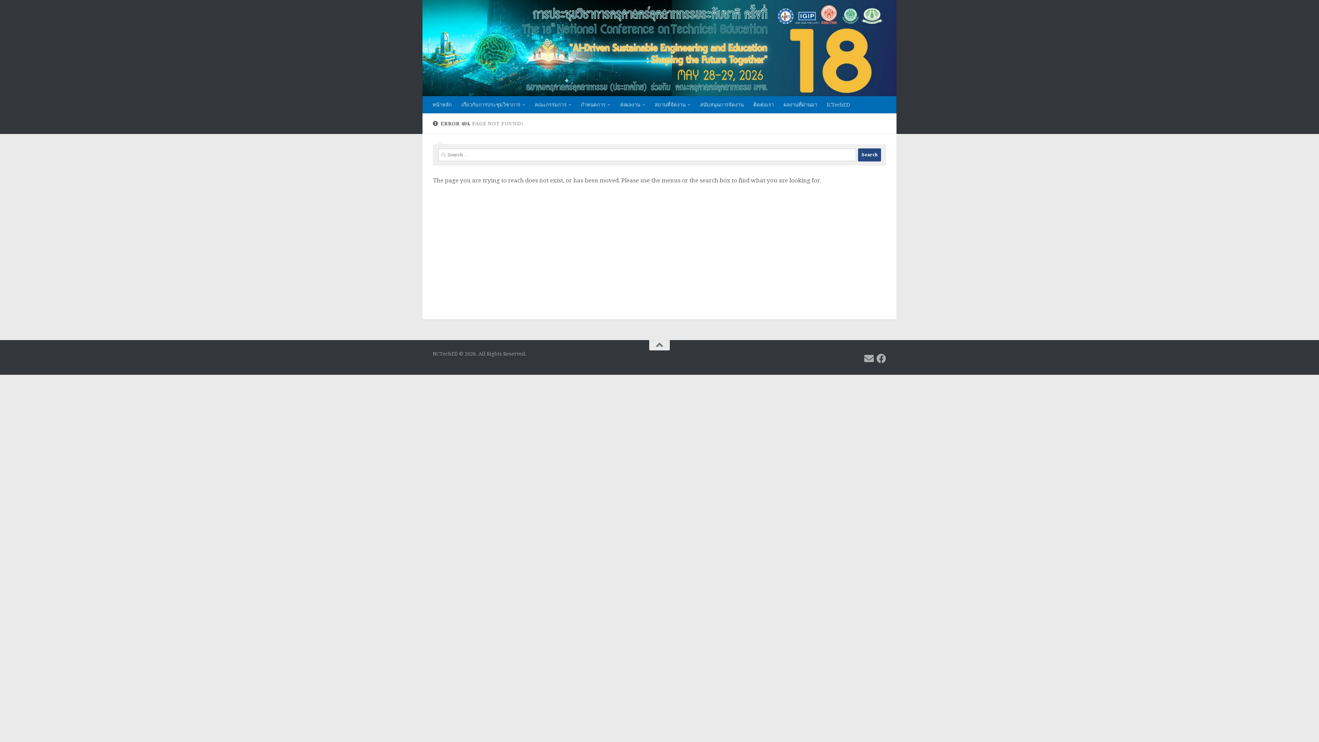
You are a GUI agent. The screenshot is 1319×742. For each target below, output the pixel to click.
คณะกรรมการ (550, 105)
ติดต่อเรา (763, 105)
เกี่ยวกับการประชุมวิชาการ (490, 105)
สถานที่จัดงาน (670, 105)
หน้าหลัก (442, 105)
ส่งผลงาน (630, 105)
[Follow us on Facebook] (881, 358)
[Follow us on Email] (869, 358)
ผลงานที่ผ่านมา (800, 105)
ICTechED (838, 105)
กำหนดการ (593, 105)
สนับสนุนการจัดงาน (722, 105)
